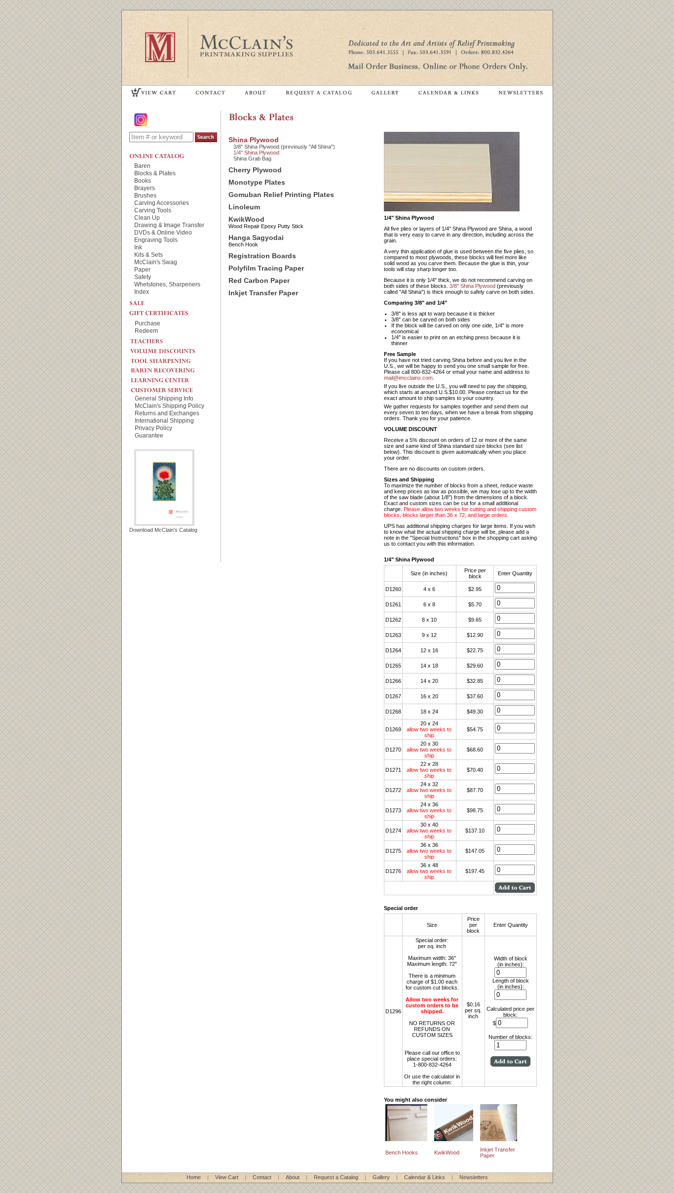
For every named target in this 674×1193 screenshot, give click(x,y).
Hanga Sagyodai (256, 237)
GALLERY (385, 92)
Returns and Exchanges (167, 413)
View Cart (226, 1177)
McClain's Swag (155, 262)
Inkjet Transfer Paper (263, 293)
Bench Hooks (401, 1152)
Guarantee (149, 435)
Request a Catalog (336, 1177)
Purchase (147, 323)
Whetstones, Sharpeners (167, 284)
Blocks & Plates (155, 173)
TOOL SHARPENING (171, 358)
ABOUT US (255, 92)
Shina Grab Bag (252, 158)
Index (141, 291)
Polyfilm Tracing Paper (266, 268)
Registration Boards (262, 256)
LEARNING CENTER (171, 378)
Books (142, 180)
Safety (142, 277)
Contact (262, 1177)
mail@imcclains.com (408, 378)
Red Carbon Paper (259, 280)
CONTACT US (210, 92)
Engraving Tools (156, 240)
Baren (142, 165)
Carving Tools (152, 210)
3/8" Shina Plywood (473, 286)
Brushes (145, 195)
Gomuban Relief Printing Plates (281, 195)
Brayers (144, 188)
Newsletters (473, 1177)
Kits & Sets (148, 254)
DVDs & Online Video (163, 232)
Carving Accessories (161, 202)
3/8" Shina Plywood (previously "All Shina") (284, 147)
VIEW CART (154, 92)
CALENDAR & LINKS (448, 92)
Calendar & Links (424, 1177)
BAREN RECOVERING (171, 368)
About (293, 1177)
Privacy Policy (153, 428)
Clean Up (147, 217)
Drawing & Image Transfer (169, 225)
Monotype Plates (256, 182)
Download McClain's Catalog (163, 530)
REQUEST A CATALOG (319, 92)
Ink (138, 247)
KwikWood (246, 219)
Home (194, 1177)
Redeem (146, 330)
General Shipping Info (164, 398)
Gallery (381, 1177)
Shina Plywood (253, 140)
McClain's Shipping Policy (169, 405)
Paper (142, 269)
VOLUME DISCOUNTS (171, 349)
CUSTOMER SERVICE (171, 388)
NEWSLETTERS (520, 92)
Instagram (141, 119)
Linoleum (244, 207)
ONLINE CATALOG (161, 156)
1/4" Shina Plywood (256, 153)
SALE (161, 302)
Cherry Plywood (255, 170)
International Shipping (164, 420)
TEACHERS (171, 339)
